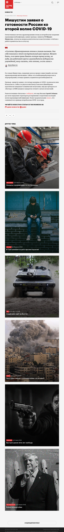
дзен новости (13, 107)
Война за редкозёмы (14, 507)
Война (8, 375)
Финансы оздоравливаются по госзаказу (22, 185)
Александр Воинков (22, 15)
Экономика (10, 182)
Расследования (11, 504)
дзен (24, 107)
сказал (49, 98)
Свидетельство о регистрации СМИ (51, 529)
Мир (8, 311)
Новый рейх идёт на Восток (17, 314)
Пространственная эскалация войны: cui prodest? (25, 378)
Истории (9, 247)
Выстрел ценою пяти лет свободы (19, 443)
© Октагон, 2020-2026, (11, 529)
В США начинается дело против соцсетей (22, 249)
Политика (9, 440)
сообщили (29, 93)
